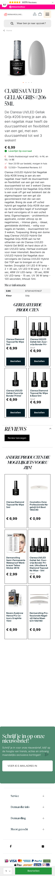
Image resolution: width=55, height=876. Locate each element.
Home (9, 30)
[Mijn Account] (35, 14)
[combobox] (27, 23)
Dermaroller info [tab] (20, 807)
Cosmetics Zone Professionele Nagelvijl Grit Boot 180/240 (39, 506)
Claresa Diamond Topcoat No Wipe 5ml (15, 342)
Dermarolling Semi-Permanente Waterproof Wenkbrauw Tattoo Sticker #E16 (15, 562)
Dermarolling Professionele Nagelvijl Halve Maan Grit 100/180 (39, 617)
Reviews (15, 428)
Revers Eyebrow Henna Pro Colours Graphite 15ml (14, 617)
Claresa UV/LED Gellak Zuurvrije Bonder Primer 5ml (14, 394)
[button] (23, 82)
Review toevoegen (17, 438)
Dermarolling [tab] (18, 818)
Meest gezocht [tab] (19, 829)
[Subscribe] (46, 755)
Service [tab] (15, 796)
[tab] (27, 428)
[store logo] (13, 14)
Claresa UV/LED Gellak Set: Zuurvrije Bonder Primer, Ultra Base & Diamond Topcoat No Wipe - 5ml (39, 564)
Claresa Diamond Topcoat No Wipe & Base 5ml (39, 393)
